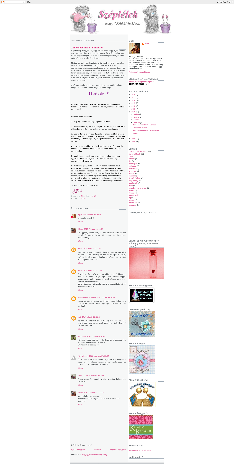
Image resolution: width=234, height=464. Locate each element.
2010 (133, 112)
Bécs (131, 186)
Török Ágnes (83, 356)
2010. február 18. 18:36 (92, 271)
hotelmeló (133, 203)
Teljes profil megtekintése (139, 72)
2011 (133, 109)
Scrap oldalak (134, 154)
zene (131, 156)
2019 (133, 95)
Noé (79, 317)
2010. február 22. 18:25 (91, 317)
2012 (133, 106)
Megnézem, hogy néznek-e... (141, 450)
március (137, 120)
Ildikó (80, 249)
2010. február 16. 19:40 (92, 249)
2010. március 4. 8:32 (96, 336)
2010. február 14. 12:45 (92, 215)
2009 (133, 139)
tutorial (132, 159)
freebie (131, 200)
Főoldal (97, 449)
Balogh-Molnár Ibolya (87, 297)
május (136, 114)
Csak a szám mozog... (138, 151)
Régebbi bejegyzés (118, 449)
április (136, 117)
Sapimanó (82, 336)
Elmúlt (136, 133)
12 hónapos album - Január (144, 125)
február (137, 123)
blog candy (133, 181)
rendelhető (133, 195)
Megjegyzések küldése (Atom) (94, 455)
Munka (131, 190)
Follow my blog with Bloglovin (142, 82)
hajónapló (133, 164)
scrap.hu (132, 205)
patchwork (133, 183)
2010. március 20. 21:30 (99, 356)
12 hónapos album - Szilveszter (146, 131)
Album (131, 173)
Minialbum (133, 169)
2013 (133, 103)
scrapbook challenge (137, 188)
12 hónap (82, 198)
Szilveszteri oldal (140, 128)
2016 (133, 100)
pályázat (132, 176)
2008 (133, 141)
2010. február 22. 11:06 (106, 297)
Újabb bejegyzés (78, 449)
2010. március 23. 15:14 (94, 392)
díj (130, 198)
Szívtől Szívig (134, 178)
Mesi (80, 376)
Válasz (80, 222)
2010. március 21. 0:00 (95, 376)
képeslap (132, 171)
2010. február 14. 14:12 (93, 229)
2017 (133, 97)
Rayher (131, 193)
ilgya (80, 215)
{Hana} (80, 229)
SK (130, 161)
